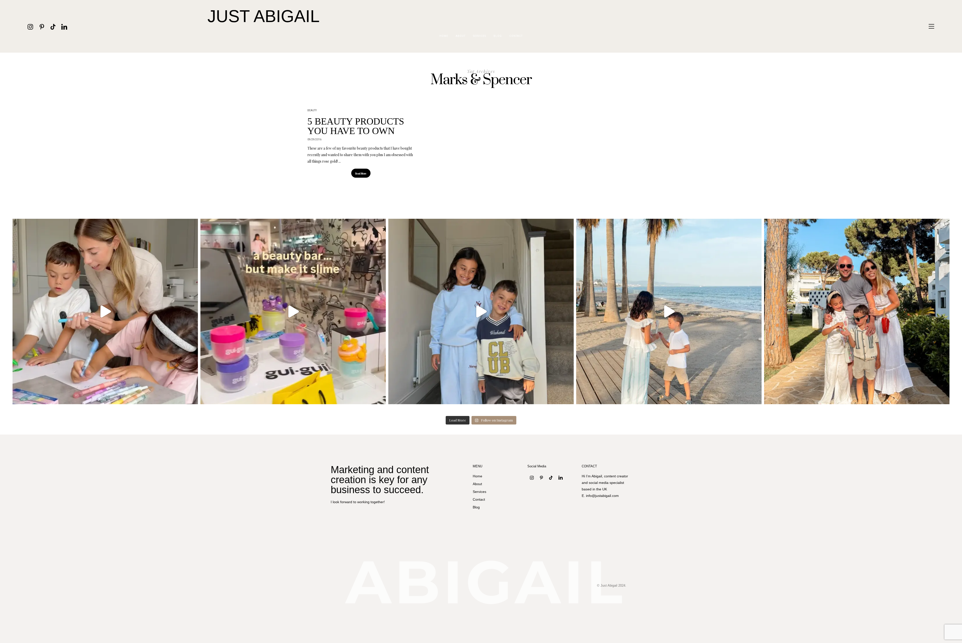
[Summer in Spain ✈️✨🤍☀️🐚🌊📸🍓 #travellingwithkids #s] (669, 311)
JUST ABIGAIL (263, 16)
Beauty (312, 110)
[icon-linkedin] (64, 26)
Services (479, 36)
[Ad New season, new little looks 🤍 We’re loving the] (481, 311)
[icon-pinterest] (41, 26)
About (460, 36)
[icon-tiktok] (53, 26)
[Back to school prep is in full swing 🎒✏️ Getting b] (105, 311)
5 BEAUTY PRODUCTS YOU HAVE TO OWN (355, 126)
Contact (516, 36)
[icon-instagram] (30, 26)
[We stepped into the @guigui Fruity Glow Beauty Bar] (293, 311)
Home (443, 36)
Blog (498, 36)
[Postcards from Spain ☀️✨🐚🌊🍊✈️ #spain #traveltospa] (856, 311)
